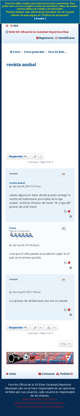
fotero (12, 228)
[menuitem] (14, 26)
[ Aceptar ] (40, 18)
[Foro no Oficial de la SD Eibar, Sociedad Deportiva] (40, 358)
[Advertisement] (40, 111)
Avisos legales (54, 406)
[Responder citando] (63, 173)
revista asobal (21, 64)
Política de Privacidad (30, 406)
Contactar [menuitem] (48, 374)
